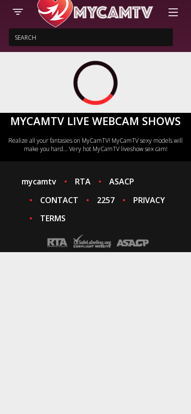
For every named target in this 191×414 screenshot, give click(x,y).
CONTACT (59, 200)
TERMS (53, 218)
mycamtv (39, 181)
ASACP (121, 181)
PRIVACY (149, 200)
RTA (83, 181)
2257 (106, 200)
